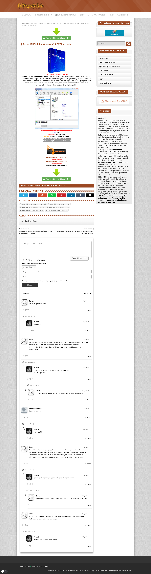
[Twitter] (23, 195)
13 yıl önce (85, 447)
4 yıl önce (86, 301)
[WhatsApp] (52, 195)
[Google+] (42, 195)
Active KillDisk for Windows (56, 157)
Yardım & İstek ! (123, 15)
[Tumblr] (80, 195)
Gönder (30, 285)
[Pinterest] (61, 195)
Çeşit (112, 15)
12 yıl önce (85, 339)
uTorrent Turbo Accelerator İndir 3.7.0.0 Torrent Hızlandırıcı (35, 231)
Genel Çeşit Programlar (70, 23)
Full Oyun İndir (100, 15)
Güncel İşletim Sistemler (66, 15)
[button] (4, 571)
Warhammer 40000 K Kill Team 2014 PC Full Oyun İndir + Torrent (75, 231)
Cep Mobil (85, 15)
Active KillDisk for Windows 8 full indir (33, 207)
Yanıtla (89, 310)
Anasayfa (27, 15)
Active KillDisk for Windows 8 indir (59, 207)
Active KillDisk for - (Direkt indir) (57, 38)
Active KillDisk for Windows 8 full (60, 204)
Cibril (24, 185)
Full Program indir (44, 15)
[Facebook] (33, 195)
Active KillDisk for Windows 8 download (34, 204)
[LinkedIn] (71, 195)
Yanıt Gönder (77, 258)
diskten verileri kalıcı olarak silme (57, 210)
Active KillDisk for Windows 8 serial (32, 210)
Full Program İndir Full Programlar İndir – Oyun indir (46, 23)
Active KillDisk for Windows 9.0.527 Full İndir (47, 44)
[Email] (90, 195)
